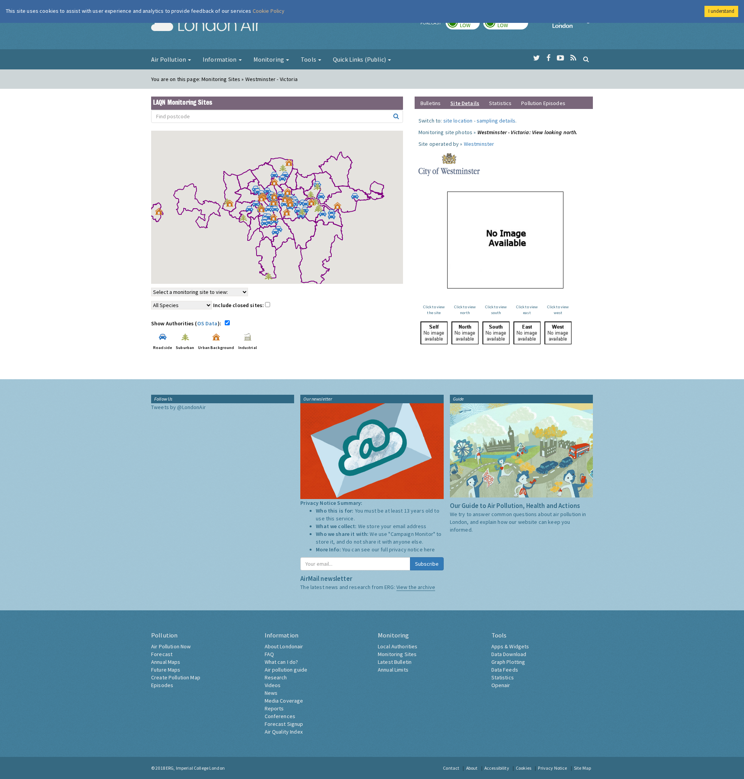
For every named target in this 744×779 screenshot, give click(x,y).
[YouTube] (560, 58)
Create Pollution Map (175, 677)
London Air (205, 25)
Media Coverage (284, 700)
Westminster (479, 143)
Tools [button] (309, 59)
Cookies (523, 768)
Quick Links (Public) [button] (360, 59)
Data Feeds (504, 669)
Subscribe (427, 563)
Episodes (162, 685)
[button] (291, 164)
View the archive (415, 587)
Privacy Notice (552, 768)
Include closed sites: (239, 305)
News (271, 692)
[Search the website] (586, 59)
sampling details (496, 120)
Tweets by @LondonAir (178, 407)
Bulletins (430, 103)
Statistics (500, 103)
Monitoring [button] (269, 59)
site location (458, 120)
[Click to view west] (558, 332)
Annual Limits (393, 669)
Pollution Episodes (543, 103)
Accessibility (496, 768)
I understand (721, 11)
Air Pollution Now (171, 646)
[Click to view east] (527, 332)
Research (276, 677)
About (472, 768)
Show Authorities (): (187, 323)
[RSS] (573, 58)
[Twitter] (536, 58)
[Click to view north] (465, 332)
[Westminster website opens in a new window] (449, 164)
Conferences (280, 716)
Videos (273, 685)
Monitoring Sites (397, 654)
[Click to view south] (496, 332)
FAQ (269, 654)
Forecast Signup (284, 723)
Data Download (509, 654)
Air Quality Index (284, 731)
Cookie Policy (269, 10)
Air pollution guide (286, 669)
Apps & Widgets (510, 646)
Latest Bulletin (395, 661)
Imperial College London (573, 25)
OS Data (207, 323)
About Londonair (284, 646)
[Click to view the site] (434, 332)
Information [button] (220, 59)
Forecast (161, 654)
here (429, 549)
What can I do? (281, 661)
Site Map (582, 768)
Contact (451, 768)
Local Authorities (397, 646)
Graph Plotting (508, 661)
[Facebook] (548, 58)
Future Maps (166, 669)
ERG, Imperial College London (195, 768)
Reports (274, 708)
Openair (500, 685)
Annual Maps (166, 661)
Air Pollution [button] (169, 59)
